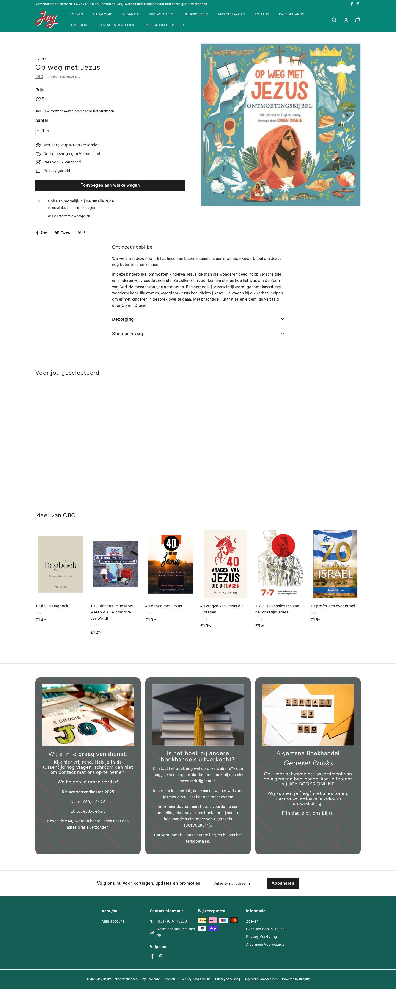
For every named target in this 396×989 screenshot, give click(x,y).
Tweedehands (292, 14)
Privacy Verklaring (261, 936)
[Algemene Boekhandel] (308, 715)
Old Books (79, 25)
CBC (39, 76)
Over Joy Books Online (265, 929)
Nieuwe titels (160, 14)
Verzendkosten (62, 111)
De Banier (130, 14)
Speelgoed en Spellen (163, 25)
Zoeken (252, 921)
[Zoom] (280, 125)
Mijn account (113, 921)
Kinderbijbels (196, 14)
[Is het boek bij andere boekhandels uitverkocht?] (198, 715)
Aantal (41, 120)
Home (39, 59)
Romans (261, 14)
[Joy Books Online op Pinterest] (160, 956)
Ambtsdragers (231, 14)
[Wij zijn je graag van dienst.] (88, 715)
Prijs (39, 89)
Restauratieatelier (116, 25)
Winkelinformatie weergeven (69, 216)
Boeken (76, 14)
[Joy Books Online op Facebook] (152, 956)
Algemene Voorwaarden (266, 944)
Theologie (102, 14)
